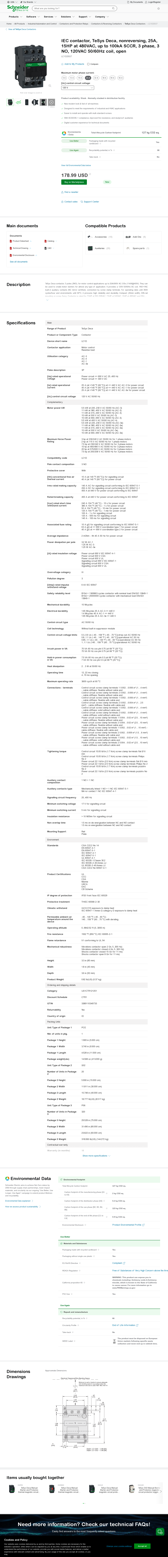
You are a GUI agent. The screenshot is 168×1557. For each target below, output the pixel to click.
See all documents (19, 261)
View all (22, 29)
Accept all (142, 1546)
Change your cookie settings (119, 1546)
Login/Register (154, 2)
